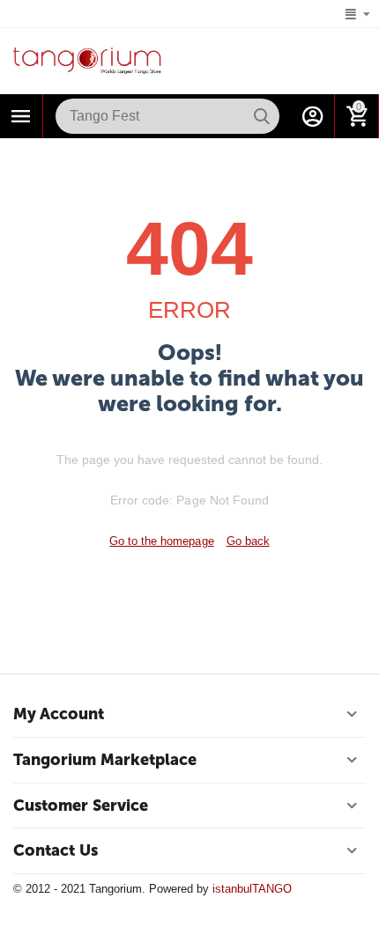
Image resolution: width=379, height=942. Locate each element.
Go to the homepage (161, 541)
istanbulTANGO (252, 888)
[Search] (261, 116)
